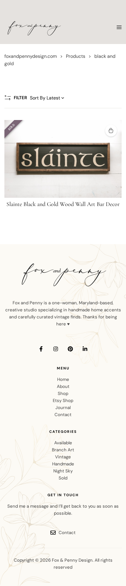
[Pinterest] (70, 349)
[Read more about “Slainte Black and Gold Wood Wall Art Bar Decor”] (111, 130)
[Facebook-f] (41, 349)
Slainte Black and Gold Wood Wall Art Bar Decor (63, 204)
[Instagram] (56, 349)
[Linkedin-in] (85, 349)
